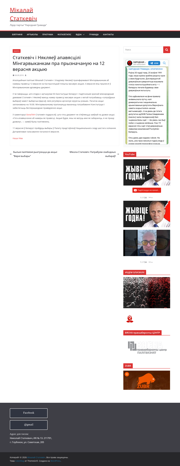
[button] (83, 34)
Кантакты (108, 34)
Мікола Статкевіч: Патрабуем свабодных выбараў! (93, 154)
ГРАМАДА (94, 34)
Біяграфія (17, 34)
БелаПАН (31, 114)
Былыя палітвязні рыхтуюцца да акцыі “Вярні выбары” (35, 154)
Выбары (16, 51)
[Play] (148, 173)
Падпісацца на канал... (149, 190)
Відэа (79, 34)
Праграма (47, 34)
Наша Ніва (18, 138)
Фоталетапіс (64, 34)
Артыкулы (32, 34)
